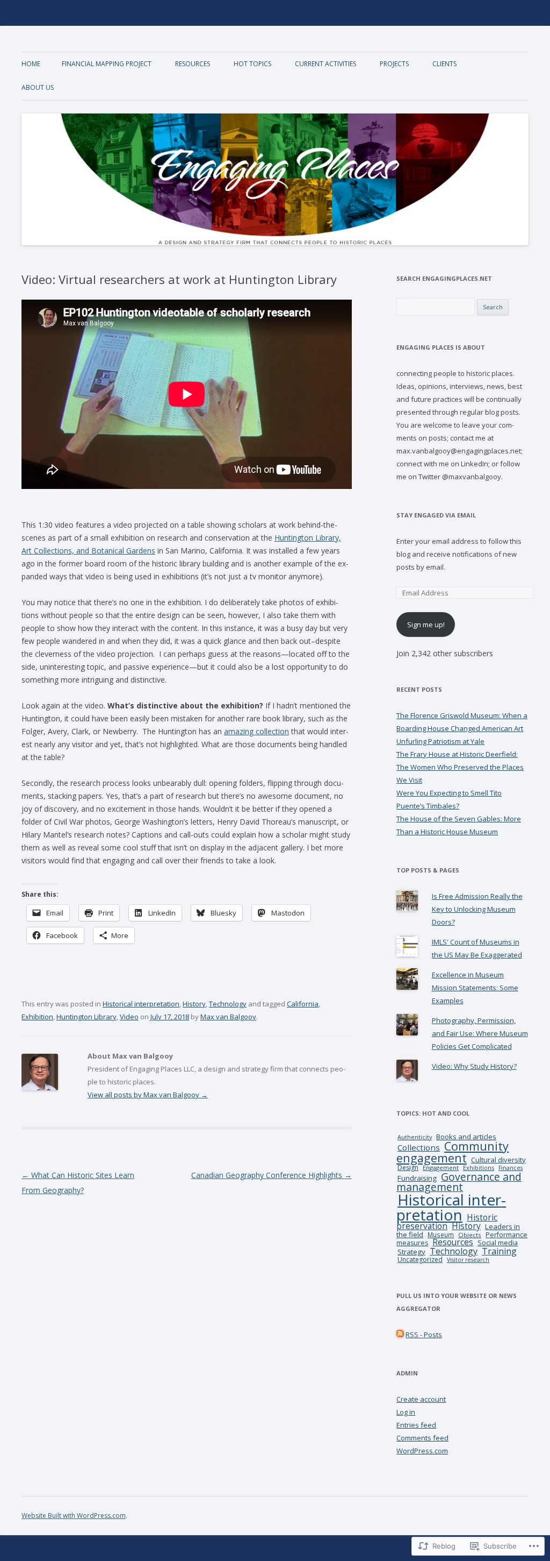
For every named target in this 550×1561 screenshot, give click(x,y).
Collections (418, 1147)
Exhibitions (478, 1167)
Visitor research (468, 1260)
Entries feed (416, 1425)
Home (30, 63)
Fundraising (417, 1178)
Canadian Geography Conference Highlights (271, 1175)
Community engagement (452, 1152)
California (303, 1004)
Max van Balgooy (228, 1016)
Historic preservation (446, 1221)
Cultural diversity (498, 1160)
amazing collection (256, 731)
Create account (421, 1399)
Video (129, 1016)
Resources (192, 63)
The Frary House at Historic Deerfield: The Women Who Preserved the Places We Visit (460, 767)
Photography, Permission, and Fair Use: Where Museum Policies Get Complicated (480, 1033)
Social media (497, 1242)
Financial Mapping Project (106, 63)
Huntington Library (86, 1016)
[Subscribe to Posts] (400, 1334)
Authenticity (414, 1137)
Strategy (411, 1252)
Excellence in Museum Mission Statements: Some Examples (475, 987)
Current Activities (325, 63)
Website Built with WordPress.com (73, 1515)
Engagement (441, 1167)
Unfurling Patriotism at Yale (440, 741)
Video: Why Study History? (474, 1066)
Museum (441, 1234)
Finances (510, 1168)
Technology (228, 1004)
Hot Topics (252, 63)
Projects (394, 63)
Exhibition (37, 1016)
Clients (444, 63)
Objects (469, 1235)
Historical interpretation (141, 1004)
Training (499, 1251)
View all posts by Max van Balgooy (148, 1094)
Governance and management (459, 1182)
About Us (37, 87)
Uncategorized (420, 1259)
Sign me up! (426, 624)
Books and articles (466, 1136)
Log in (405, 1412)
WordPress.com (422, 1451)
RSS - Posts (424, 1334)
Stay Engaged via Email (436, 515)
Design (407, 1167)
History (194, 1004)
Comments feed (422, 1438)
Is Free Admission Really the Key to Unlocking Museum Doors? (477, 909)
